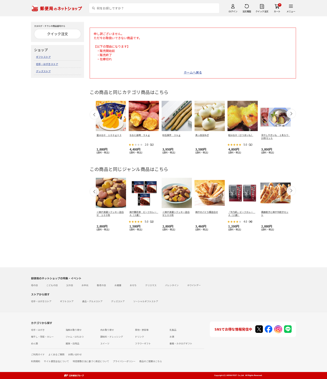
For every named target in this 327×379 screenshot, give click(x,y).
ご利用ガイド (38, 354)
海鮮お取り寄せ (74, 329)
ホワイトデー (194, 285)
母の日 (34, 285)
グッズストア (43, 71)
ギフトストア (43, 57)
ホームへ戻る (193, 72)
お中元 (85, 285)
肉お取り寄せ (107, 329)
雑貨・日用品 (72, 343)
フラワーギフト (143, 343)
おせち (133, 285)
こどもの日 (52, 285)
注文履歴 (246, 11)
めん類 (34, 343)
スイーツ (104, 343)
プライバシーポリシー (124, 361)
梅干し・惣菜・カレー (42, 336)
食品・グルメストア (92, 301)
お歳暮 (117, 285)
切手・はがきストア (47, 64)
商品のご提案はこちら (150, 361)
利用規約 (35, 361)
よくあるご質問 (56, 354)
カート (277, 11)
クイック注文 (262, 11)
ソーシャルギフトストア (145, 301)
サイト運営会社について (56, 361)
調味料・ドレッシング (111, 336)
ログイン (233, 11)
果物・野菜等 (142, 329)
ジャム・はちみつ (75, 336)
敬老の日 (101, 285)
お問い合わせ (75, 354)
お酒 (172, 336)
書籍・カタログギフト (181, 343)
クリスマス (150, 285)
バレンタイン (172, 285)
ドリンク (139, 336)
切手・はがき (38, 329)
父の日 (69, 285)
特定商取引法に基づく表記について (91, 361)
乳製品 (173, 329)
